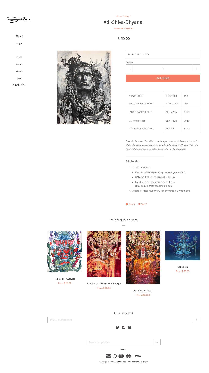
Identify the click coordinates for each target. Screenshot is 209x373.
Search (124, 349)
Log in (19, 43)
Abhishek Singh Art (123, 28)
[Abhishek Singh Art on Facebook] (123, 327)
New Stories (19, 84)
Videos (19, 71)
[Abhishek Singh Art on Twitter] (117, 327)
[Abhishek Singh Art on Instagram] (129, 327)
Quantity (129, 62)
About (19, 64)
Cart (20, 36)
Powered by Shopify (140, 361)
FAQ (19, 77)
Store (19, 57)
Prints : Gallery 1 (124, 16)
